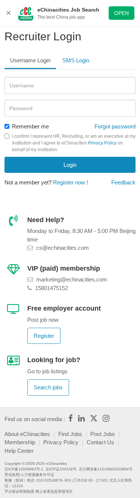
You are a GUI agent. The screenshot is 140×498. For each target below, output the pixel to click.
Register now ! (70, 182)
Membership (19, 442)
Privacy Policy (102, 143)
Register (44, 336)
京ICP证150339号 (61, 469)
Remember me (30, 126)
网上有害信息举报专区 (54, 491)
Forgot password (115, 126)
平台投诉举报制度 (19, 491)
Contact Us (100, 442)
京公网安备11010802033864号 (106, 469)
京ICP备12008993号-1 (23, 469)
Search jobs (48, 387)
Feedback (123, 182)
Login (70, 165)
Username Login (30, 60)
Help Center (19, 451)
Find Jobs (70, 434)
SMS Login (75, 60)
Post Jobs (102, 434)
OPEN (121, 13)
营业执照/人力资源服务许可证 (29, 475)
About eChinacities (27, 434)
